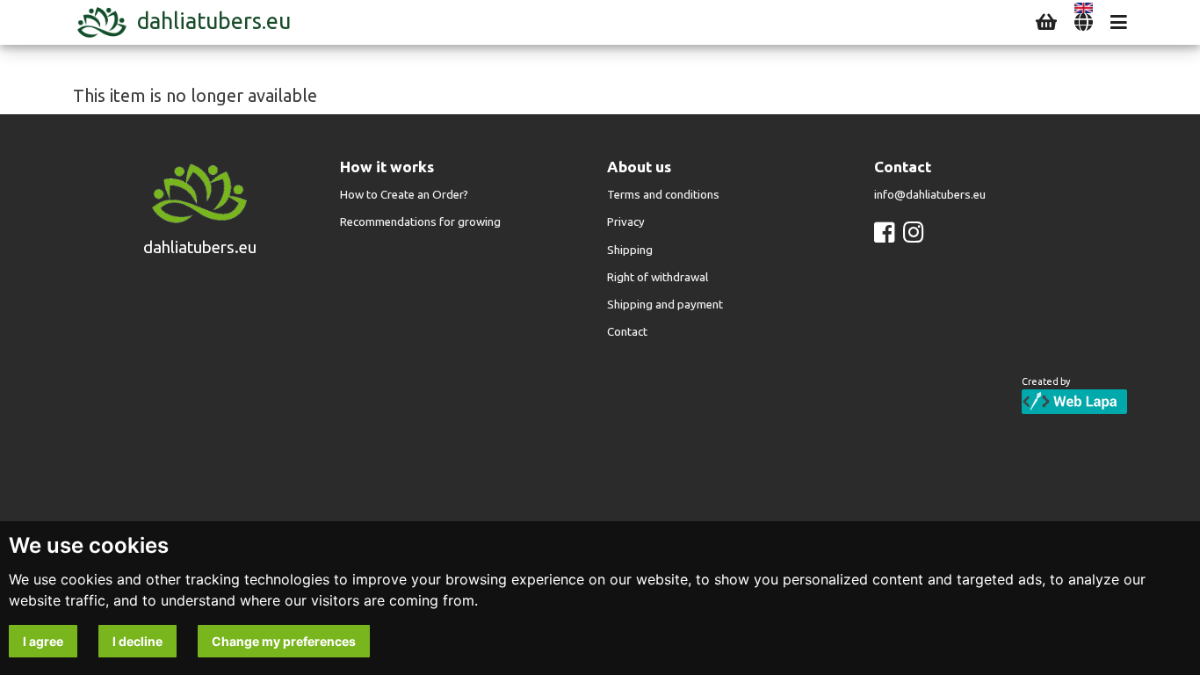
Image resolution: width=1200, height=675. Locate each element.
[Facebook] (884, 232)
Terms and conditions (663, 194)
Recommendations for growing (420, 222)
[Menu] (1118, 22)
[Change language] (1083, 22)
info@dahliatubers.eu (930, 194)
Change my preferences (284, 641)
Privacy (626, 222)
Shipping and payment (665, 304)
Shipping (630, 250)
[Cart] (1046, 22)
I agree (43, 641)
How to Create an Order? (404, 194)
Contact (627, 331)
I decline (137, 641)
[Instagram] (913, 232)
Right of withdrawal (657, 277)
